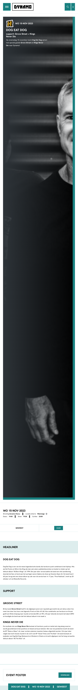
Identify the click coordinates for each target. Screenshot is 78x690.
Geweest (62, 686)
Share (59, 528)
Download (65, 675)
